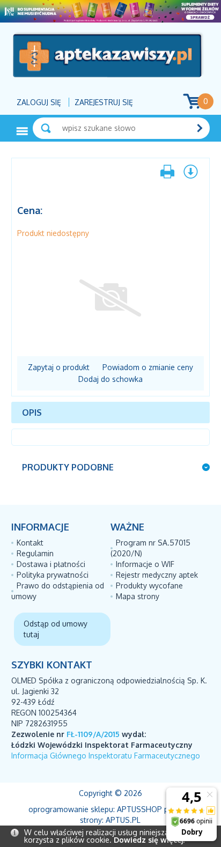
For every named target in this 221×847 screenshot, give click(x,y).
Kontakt (30, 542)
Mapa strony (137, 596)
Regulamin (35, 553)
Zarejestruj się (104, 102)
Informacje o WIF (145, 564)
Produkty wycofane (149, 585)
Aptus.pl (123, 819)
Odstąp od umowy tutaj (55, 629)
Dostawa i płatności (51, 564)
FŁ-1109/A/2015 (93, 734)
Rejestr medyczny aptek (157, 574)
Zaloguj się (39, 102)
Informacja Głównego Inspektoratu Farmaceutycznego (105, 755)
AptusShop (139, 809)
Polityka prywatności (53, 574)
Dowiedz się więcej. (149, 839)
